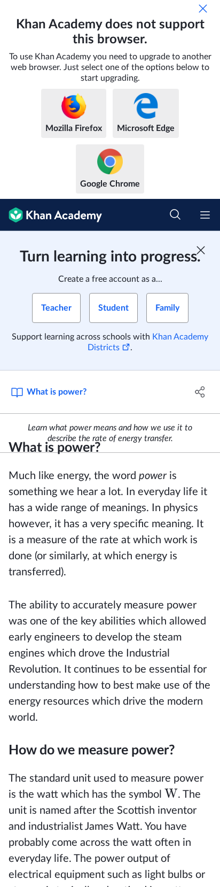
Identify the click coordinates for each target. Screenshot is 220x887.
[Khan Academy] (51, 214)
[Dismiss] (202, 8)
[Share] (200, 392)
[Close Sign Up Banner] (200, 250)
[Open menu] (205, 215)
